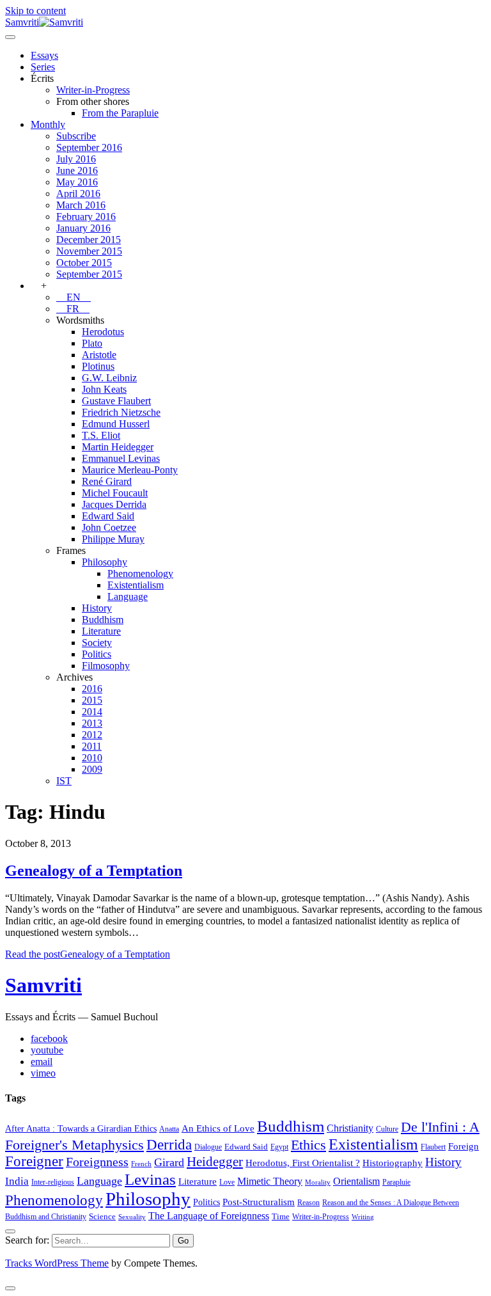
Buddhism (102, 619)
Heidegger (215, 1162)
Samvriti (43, 985)
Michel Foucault (115, 492)
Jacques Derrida (114, 504)
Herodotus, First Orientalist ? (303, 1162)
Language (127, 596)
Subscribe (76, 135)
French (141, 1163)
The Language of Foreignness (208, 1216)
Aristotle (99, 354)
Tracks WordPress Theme (57, 1263)
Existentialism (135, 585)
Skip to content (35, 10)
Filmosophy (106, 665)
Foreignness (97, 1162)
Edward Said (108, 515)
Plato (92, 343)
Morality (318, 1182)
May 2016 (77, 182)
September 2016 (89, 147)
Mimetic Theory (269, 1181)
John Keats (104, 389)
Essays (44, 55)
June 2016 (77, 170)
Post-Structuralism (258, 1201)
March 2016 (80, 205)
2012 (92, 734)
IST (64, 780)
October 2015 (84, 262)
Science (102, 1216)
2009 (92, 769)
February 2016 (86, 216)
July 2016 (76, 159)
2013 (92, 723)
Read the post (87, 954)
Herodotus (103, 331)
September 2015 (89, 274)
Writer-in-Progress (93, 89)
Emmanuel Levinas (121, 458)
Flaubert (433, 1146)
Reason (308, 1202)
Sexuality (132, 1217)
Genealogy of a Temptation (93, 870)
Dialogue (208, 1146)
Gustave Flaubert (116, 400)
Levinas (150, 1179)
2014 (92, 711)
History (97, 608)
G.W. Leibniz (109, 377)
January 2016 (83, 228)
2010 (92, 757)
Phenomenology (140, 573)
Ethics (308, 1145)
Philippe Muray (113, 538)
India (17, 1181)
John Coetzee (109, 527)
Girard (169, 1162)
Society (97, 642)
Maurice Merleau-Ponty (130, 469)
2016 (92, 688)
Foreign (463, 1146)
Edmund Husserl (116, 423)
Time (281, 1216)
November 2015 (89, 251)
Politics (96, 654)
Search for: (27, 1240)
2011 (92, 746)
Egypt (279, 1146)
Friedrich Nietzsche (121, 412)
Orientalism (356, 1181)
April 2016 (78, 193)
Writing (363, 1217)
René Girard (107, 481)
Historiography (392, 1162)
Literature (101, 631)
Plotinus (98, 366)
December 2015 (88, 239)
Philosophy (104, 562)
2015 (92, 700)
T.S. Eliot (101, 435)
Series (43, 66)
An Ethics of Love (218, 1128)
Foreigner (34, 1161)
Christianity (350, 1128)
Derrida (169, 1144)
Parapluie (396, 1182)
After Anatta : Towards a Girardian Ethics (81, 1128)
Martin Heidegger (117, 446)
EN (73, 297)
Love (227, 1182)
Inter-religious (52, 1182)
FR (73, 308)
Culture (387, 1129)
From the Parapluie (120, 112)
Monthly (48, 124)
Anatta (169, 1129)
